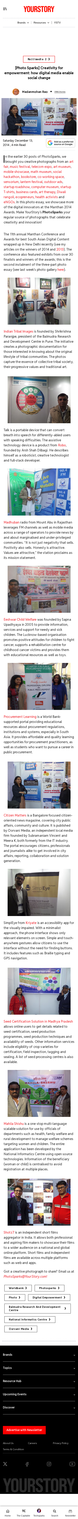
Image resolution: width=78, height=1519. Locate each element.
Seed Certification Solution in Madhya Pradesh (38, 1021)
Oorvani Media (19, 1329)
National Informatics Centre (28, 1319)
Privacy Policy (61, 1443)
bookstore (28, 177)
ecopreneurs (24, 197)
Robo (62, 445)
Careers (32, 1443)
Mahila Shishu (14, 1124)
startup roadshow (17, 187)
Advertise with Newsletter (24, 1430)
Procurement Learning (20, 717)
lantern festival (31, 182)
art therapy (47, 192)
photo (13, 1297)
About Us (8, 1443)
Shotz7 (9, 1232)
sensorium (11, 182)
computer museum (45, 187)
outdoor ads (53, 182)
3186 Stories (59, 92)
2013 (60, 249)
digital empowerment (47, 1297)
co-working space (51, 177)
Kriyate (31, 923)
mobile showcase (16, 172)
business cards (26, 192)
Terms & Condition (13, 1449)
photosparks (47, 1288)
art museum (62, 167)
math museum (41, 172)
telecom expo (42, 167)
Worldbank (16, 1288)
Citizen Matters (15, 815)
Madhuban (11, 522)
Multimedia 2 (37, 59)
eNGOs (9, 202)
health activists (46, 197)
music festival (20, 167)
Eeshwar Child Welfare (20, 619)
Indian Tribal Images (18, 331)
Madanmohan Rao (35, 92)
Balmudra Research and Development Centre (35, 1308)
